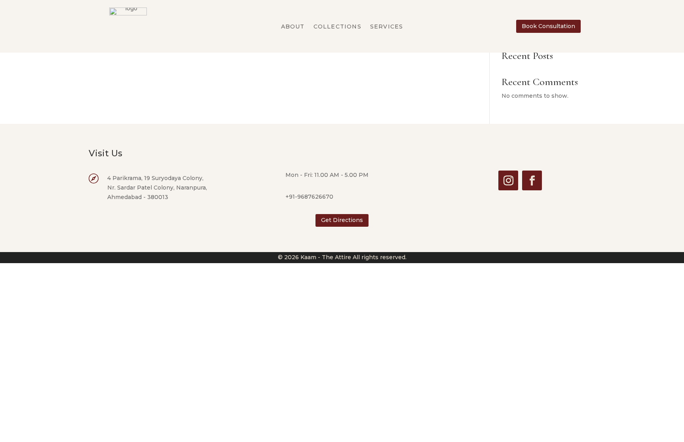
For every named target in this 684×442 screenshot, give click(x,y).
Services (386, 27)
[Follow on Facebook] (532, 180)
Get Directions (342, 220)
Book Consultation (548, 26)
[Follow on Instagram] (508, 180)
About (293, 27)
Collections (337, 27)
